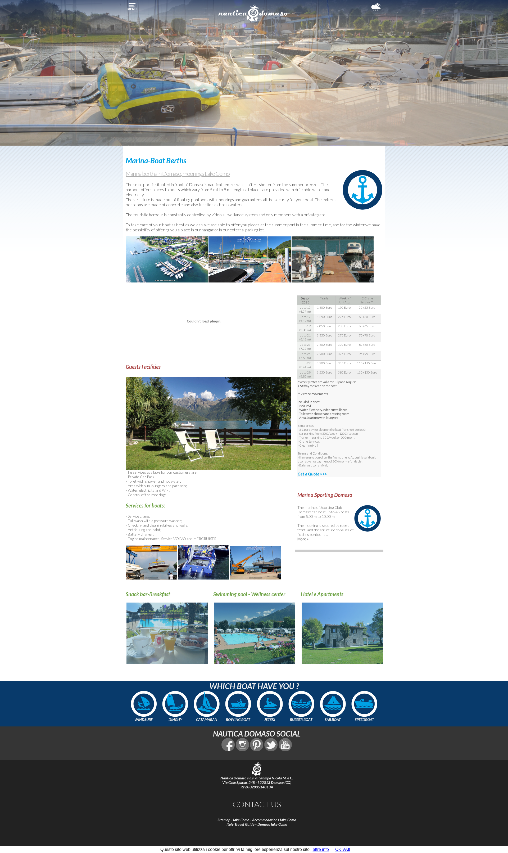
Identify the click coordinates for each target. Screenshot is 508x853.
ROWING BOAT (238, 719)
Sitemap (223, 820)
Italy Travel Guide (240, 824)
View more (167, 633)
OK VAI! (342, 849)
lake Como (241, 820)
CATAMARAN (206, 719)
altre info (321, 849)
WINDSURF (143, 719)
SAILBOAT (333, 719)
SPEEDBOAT (364, 719)
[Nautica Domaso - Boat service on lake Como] (254, 21)
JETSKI (269, 719)
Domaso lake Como (272, 824)
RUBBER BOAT (301, 719)
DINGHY (175, 719)
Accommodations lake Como (274, 820)
